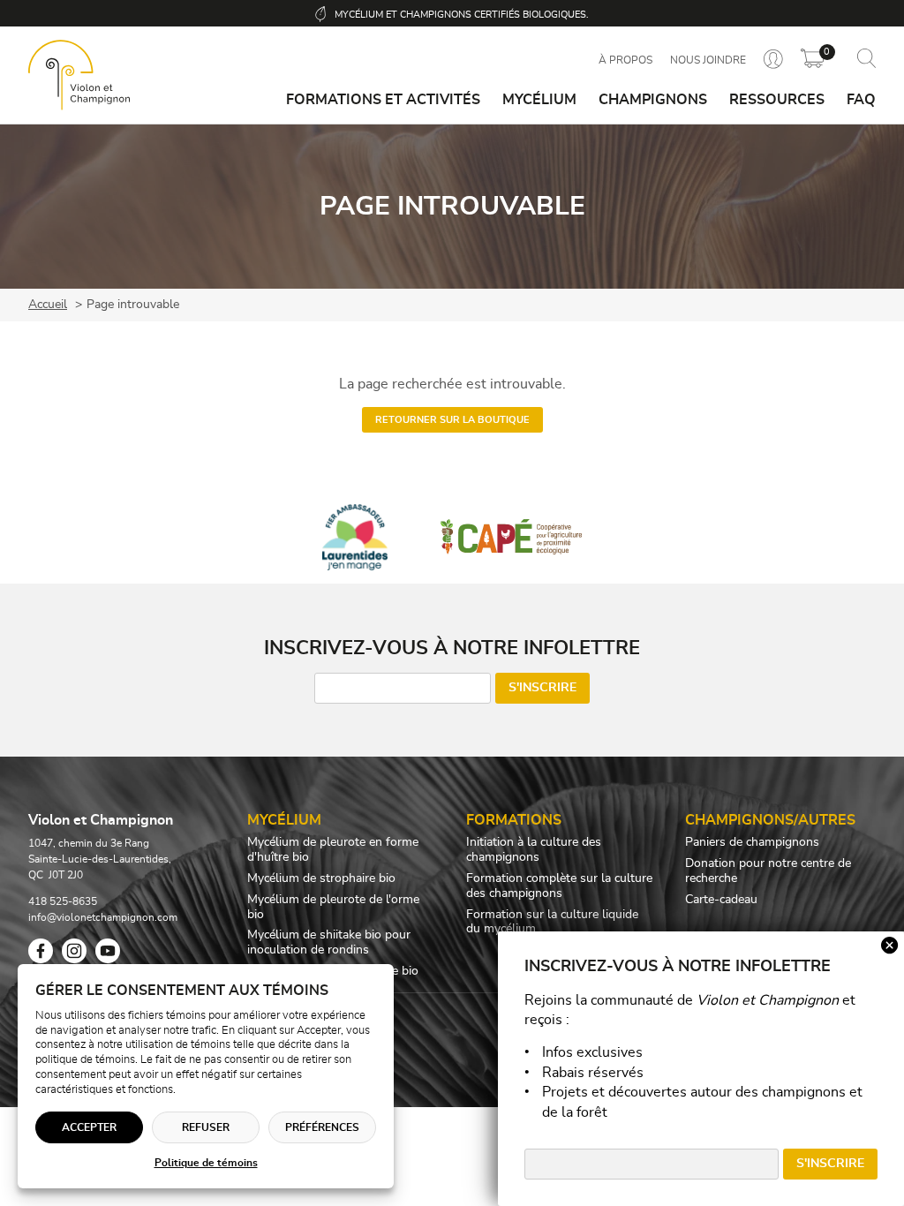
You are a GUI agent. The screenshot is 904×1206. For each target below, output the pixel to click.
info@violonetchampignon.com (102, 917)
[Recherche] (866, 60)
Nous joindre (708, 60)
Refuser (206, 1127)
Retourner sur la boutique (452, 420)
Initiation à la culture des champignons (533, 849)
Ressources (777, 100)
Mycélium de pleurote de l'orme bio (333, 907)
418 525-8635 (62, 901)
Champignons (653, 100)
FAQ (861, 100)
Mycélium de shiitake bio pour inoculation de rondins (329, 942)
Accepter (89, 1127)
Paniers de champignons (752, 842)
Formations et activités (383, 100)
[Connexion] (773, 60)
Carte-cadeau (721, 899)
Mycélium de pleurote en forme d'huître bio (332, 849)
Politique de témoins (206, 1162)
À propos (625, 60)
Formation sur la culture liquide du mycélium (552, 922)
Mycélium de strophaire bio (321, 878)
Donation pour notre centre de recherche (768, 871)
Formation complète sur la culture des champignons (559, 886)
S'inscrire (542, 688)
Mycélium (539, 100)
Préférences (322, 1127)
